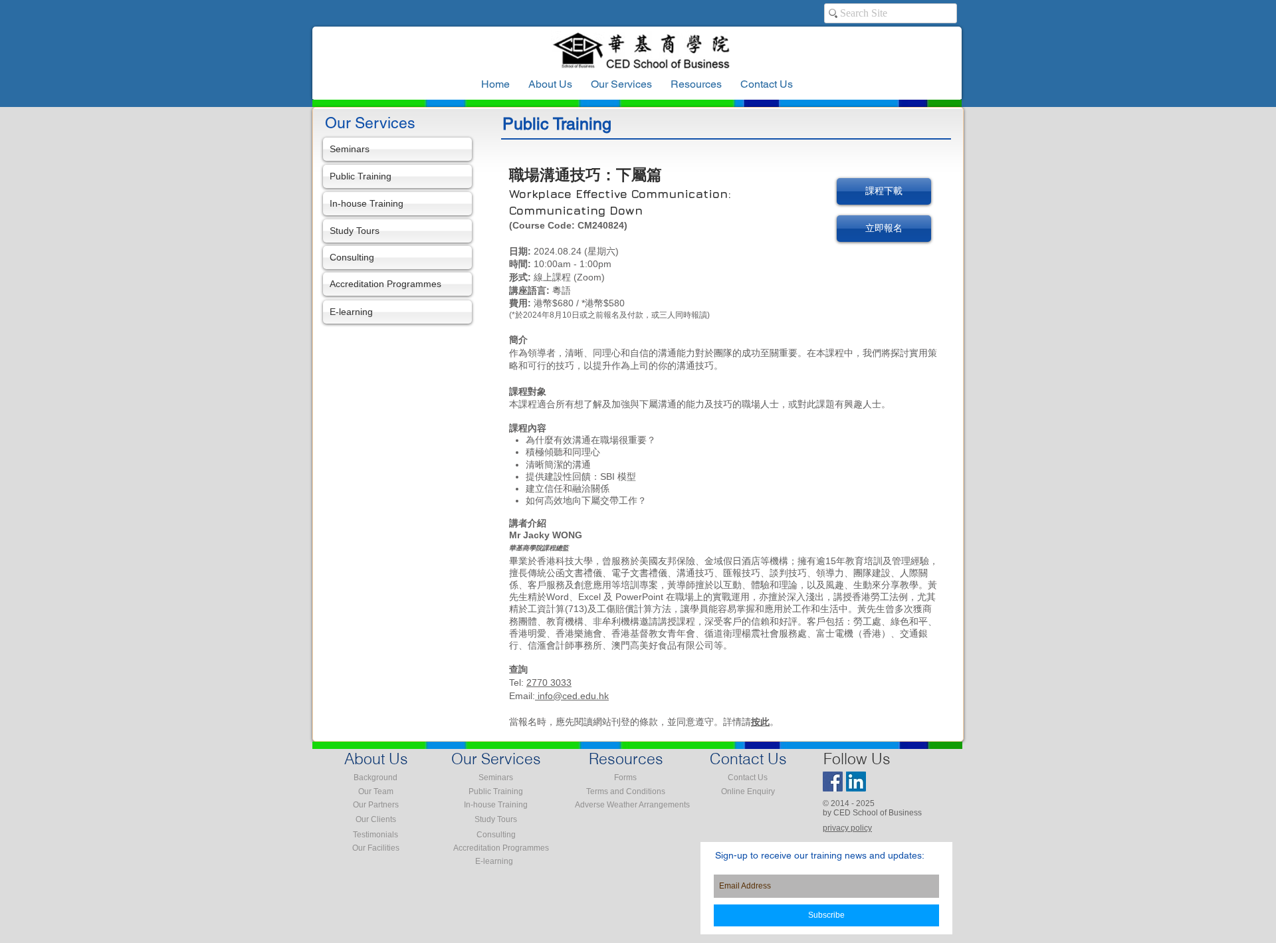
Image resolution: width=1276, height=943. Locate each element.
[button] (696, 84)
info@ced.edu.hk (572, 695)
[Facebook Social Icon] (833, 781)
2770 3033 (549, 682)
